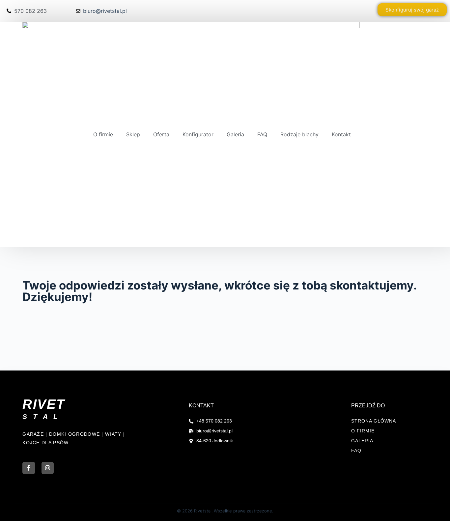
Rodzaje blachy (299, 134)
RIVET (43, 404)
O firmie (103, 134)
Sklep (133, 134)
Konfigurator (198, 134)
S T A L (40, 416)
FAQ (262, 134)
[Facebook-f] (28, 468)
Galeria (235, 134)
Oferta (161, 134)
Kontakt (341, 134)
